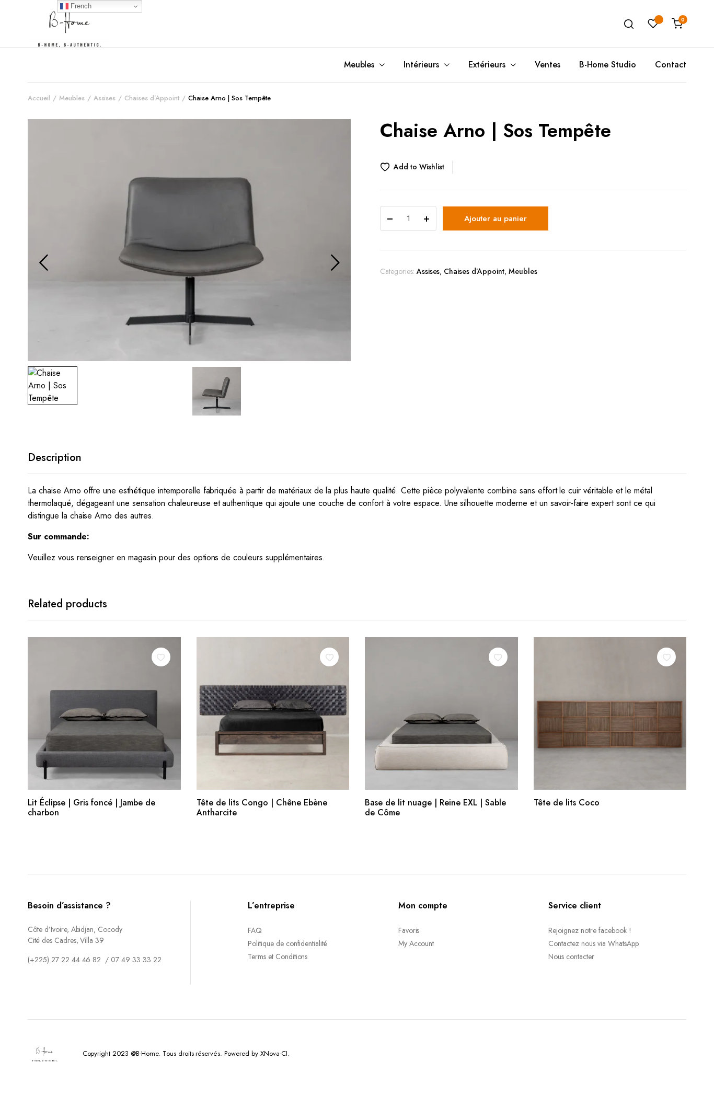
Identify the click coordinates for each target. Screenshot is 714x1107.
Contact (670, 65)
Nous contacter (571, 956)
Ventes (547, 65)
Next (335, 262)
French (79, 6)
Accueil (39, 98)
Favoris (409, 930)
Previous (43, 262)
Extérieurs (486, 65)
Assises (105, 98)
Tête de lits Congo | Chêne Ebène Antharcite (262, 807)
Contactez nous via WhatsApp (593, 943)
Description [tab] (55, 457)
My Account (416, 943)
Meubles (359, 65)
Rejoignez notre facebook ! (589, 930)
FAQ (255, 930)
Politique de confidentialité (287, 943)
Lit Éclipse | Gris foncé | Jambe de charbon (91, 807)
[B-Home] (69, 23)
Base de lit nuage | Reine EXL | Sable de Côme (435, 807)
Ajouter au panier (495, 218)
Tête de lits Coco (567, 803)
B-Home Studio (608, 65)
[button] (416, 167)
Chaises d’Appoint (151, 98)
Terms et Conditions (277, 956)
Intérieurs (421, 65)
